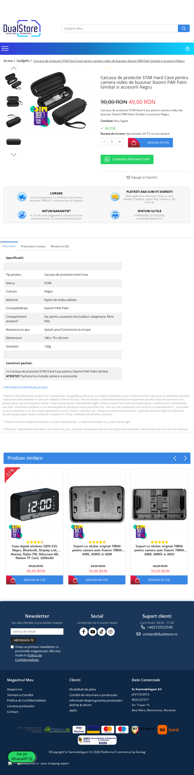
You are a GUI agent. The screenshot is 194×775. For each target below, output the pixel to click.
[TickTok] (101, 632)
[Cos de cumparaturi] (187, 48)
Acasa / (10, 60)
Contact (12, 712)
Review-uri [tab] (60, 246)
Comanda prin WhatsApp (131, 159)
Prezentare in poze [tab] (33, 246)
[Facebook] (83, 632)
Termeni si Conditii (20, 695)
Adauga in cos (158, 143)
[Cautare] (184, 28)
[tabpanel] (59, 100)
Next (13, 154)
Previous (13, 69)
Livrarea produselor (21, 706)
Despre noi (14, 689)
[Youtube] (92, 632)
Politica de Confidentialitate (28, 657)
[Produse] (5, 49)
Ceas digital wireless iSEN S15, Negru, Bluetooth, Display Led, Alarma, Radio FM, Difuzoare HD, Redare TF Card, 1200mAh (35, 552)
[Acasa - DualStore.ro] (27, 28)
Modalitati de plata (82, 689)
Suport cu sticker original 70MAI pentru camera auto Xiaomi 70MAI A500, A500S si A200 (97, 550)
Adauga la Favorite (143, 177)
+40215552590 (159, 627)
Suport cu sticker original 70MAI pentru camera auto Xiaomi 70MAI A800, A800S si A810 (159, 550)
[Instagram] (110, 632)
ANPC (73, 710)
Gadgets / (25, 60)
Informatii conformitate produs (26, 387)
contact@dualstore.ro (159, 634)
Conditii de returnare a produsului (93, 695)
